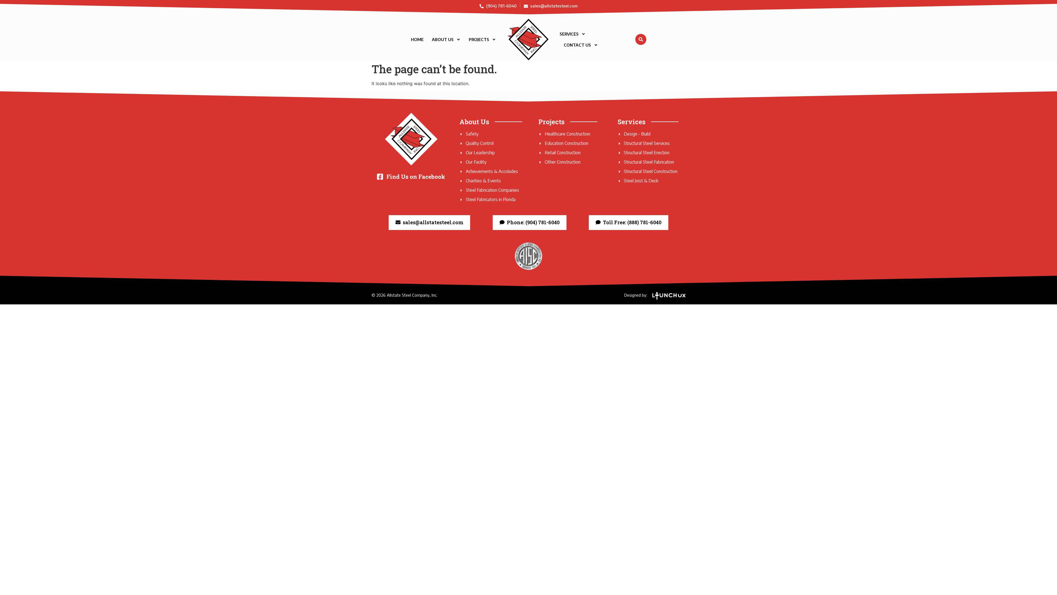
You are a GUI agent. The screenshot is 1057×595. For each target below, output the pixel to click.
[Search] (640, 39)
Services (569, 33)
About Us (443, 39)
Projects (479, 39)
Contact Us (577, 44)
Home (417, 39)
